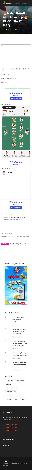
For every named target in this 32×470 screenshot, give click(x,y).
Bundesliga (8, 399)
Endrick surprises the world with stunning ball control (20, 365)
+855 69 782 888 (11, 431)
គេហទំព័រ (5, 461)
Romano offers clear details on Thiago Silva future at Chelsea (20, 343)
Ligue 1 (23, 399)
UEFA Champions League (11, 388)
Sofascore (13, 214)
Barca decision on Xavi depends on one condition (19, 320)
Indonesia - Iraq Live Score (7, 104)
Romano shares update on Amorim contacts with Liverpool (20, 331)
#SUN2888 (17, 217)
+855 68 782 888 (11, 428)
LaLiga (18, 395)
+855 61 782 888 (11, 425)
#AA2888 (12, 217)
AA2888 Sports (9, 380)
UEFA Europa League (10, 391)
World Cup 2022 (20, 380)
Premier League (9, 395)
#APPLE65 (22, 217)
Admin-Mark (8, 29)
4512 (20, 29)
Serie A (16, 399)
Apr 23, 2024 (17, 325)
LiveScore (8, 384)
